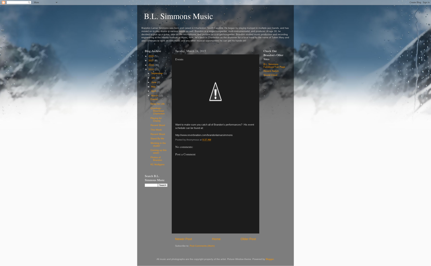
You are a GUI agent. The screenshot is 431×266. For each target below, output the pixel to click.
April (154, 91)
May (153, 86)
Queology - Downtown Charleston (158, 111)
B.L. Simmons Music (178, 15)
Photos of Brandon (156, 158)
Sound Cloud (270, 75)
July (153, 77)
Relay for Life (158, 104)
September (157, 73)
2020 (151, 56)
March (155, 95)
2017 (151, 60)
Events (154, 99)
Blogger (270, 259)
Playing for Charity (156, 119)
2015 (151, 69)
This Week (156, 130)
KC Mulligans (157, 164)
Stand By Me (157, 138)
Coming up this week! (159, 151)
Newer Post (183, 239)
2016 (151, 65)
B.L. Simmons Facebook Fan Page (274, 65)
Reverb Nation (271, 71)
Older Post (248, 239)
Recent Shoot (158, 125)
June (154, 82)
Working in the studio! (158, 144)
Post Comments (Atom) (202, 246)
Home (216, 239)
